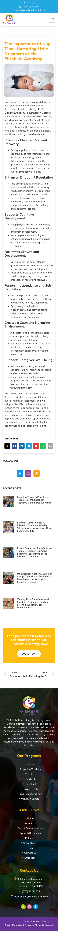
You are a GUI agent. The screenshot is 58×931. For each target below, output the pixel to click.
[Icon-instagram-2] (34, 3)
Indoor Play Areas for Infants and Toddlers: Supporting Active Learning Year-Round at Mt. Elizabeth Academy (35, 552)
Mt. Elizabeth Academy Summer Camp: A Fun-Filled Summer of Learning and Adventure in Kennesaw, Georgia (34, 578)
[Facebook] (20, 473)
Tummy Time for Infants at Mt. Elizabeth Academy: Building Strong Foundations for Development (33, 603)
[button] (7, 446)
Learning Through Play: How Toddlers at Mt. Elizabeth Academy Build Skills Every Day (34, 500)
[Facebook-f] (29, 3)
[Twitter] (36, 473)
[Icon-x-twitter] (24, 3)
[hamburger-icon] (52, 20)
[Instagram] (28, 473)
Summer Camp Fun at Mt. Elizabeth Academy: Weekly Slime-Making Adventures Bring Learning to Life (34, 527)
